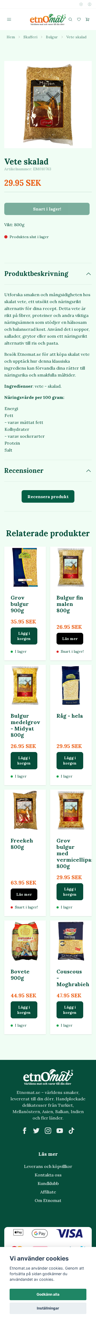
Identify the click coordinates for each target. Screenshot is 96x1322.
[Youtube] (60, 1130)
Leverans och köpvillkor (48, 1166)
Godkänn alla (48, 1294)
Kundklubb (48, 1183)
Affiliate (48, 1192)
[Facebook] (24, 1130)
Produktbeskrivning (36, 274)
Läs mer (70, 638)
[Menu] (9, 19)
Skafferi (30, 37)
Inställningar (48, 1308)
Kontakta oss (48, 1175)
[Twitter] (36, 1130)
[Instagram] (48, 1130)
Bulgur (52, 37)
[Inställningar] (81, 4)
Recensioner (23, 470)
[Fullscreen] (48, 104)
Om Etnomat (48, 1200)
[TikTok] (71, 1130)
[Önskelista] (79, 19)
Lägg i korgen (24, 636)
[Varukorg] (87, 19)
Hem (11, 37)
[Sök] (70, 19)
